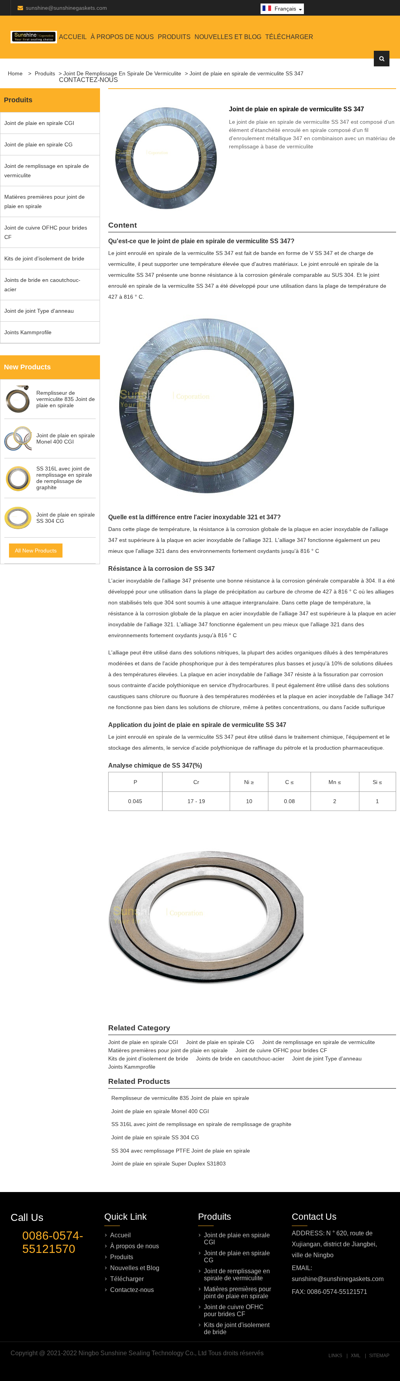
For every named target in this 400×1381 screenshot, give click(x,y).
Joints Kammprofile (28, 332)
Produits (174, 37)
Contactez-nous (88, 80)
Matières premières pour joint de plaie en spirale (44, 201)
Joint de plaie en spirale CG (38, 144)
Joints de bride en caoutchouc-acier (42, 284)
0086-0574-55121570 (52, 1242)
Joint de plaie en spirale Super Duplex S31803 (168, 1163)
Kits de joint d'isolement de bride (44, 258)
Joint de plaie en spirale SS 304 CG (155, 1137)
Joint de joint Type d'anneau (39, 311)
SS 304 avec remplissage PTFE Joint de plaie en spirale (180, 1151)
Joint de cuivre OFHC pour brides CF (45, 232)
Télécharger (289, 37)
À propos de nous (122, 37)
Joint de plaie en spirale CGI (39, 123)
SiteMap (379, 1355)
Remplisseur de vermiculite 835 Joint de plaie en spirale (180, 1098)
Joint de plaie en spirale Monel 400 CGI (160, 1111)
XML (356, 1355)
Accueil (73, 37)
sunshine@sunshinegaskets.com (66, 8)
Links (335, 1355)
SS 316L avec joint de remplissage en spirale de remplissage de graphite (201, 1124)
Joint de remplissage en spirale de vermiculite (46, 170)
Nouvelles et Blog (228, 37)
